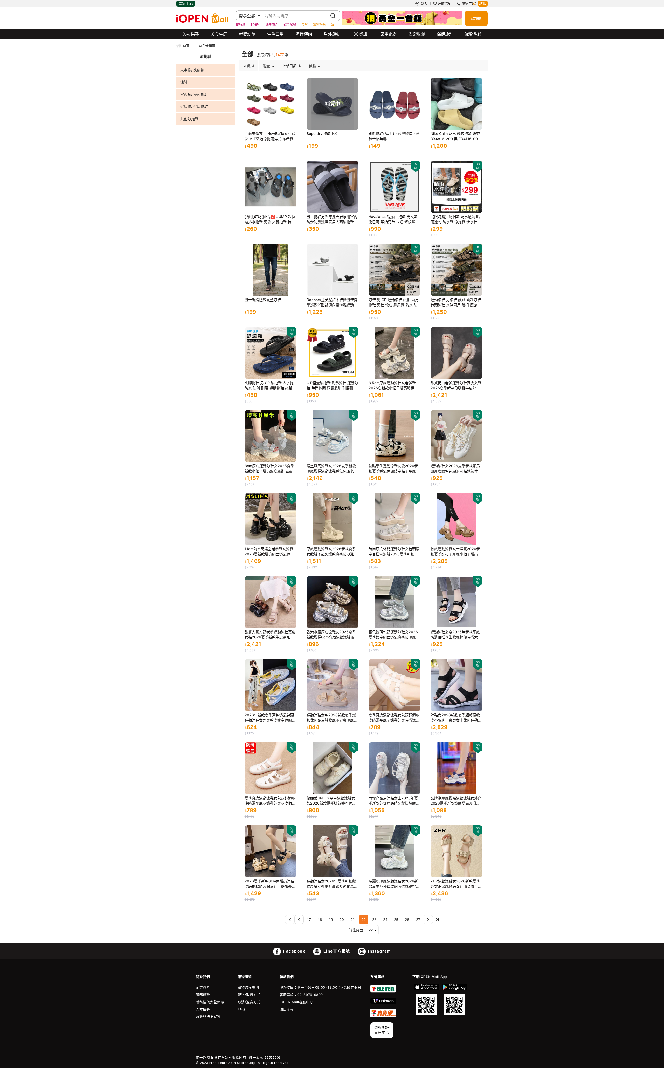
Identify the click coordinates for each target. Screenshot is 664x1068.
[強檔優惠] (402, 18)
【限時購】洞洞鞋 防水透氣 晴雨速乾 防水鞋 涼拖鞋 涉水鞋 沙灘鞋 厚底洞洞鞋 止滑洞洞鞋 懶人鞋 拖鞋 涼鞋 (456, 219)
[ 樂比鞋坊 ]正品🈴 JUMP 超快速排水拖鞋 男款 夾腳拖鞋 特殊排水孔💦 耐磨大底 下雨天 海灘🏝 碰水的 (270, 219)
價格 (312, 66)
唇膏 (334, 24)
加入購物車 (287, 120)
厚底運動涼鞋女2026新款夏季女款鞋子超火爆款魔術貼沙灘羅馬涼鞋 (332, 552)
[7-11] (383, 991)
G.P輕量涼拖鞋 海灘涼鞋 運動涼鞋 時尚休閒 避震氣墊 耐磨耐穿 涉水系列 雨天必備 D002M (332, 385)
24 (385, 919)
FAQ (241, 1009)
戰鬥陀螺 (289, 24)
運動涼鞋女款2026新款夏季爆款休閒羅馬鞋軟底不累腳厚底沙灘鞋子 (332, 718)
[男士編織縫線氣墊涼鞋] (270, 270)
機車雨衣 (272, 24)
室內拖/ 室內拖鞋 (194, 94)
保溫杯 (255, 24)
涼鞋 (184, 82)
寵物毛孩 (473, 34)
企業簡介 (203, 987)
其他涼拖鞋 (189, 119)
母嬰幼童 (247, 34)
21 (353, 919)
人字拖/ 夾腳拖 (192, 70)
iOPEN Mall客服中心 (296, 1002)
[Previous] (289, 919)
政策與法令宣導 (208, 1016)
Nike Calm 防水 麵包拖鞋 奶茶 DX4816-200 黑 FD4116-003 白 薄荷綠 (455, 136)
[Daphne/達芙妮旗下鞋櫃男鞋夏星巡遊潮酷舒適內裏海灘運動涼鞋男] (332, 270)
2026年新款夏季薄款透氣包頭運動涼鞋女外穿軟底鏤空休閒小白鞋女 (270, 718)
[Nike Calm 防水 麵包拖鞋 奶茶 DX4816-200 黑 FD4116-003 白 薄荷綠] (456, 104)
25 (396, 919)
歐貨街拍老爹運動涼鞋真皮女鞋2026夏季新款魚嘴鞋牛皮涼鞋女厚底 (456, 385)
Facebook (294, 951)
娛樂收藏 (417, 34)
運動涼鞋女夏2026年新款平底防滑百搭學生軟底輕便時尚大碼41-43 (456, 635)
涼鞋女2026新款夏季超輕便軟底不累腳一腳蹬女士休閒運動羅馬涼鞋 (456, 718)
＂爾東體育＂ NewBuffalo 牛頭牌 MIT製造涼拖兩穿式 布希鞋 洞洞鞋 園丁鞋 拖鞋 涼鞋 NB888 (270, 136)
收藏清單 (444, 4)
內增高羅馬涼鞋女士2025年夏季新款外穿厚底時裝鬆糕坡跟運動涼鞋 (394, 801)
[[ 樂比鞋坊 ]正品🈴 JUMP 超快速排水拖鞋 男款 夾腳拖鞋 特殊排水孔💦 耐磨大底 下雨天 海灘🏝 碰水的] (270, 187)
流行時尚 (303, 34)
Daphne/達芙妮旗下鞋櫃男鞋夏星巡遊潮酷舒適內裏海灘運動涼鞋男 (332, 302)
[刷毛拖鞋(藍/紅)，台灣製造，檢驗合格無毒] (394, 104)
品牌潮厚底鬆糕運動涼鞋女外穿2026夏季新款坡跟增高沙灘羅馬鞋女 (456, 801)
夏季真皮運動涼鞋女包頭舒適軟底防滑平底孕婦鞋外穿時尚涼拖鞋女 (394, 718)
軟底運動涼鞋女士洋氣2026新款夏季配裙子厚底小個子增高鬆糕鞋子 (456, 552)
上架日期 (289, 66)
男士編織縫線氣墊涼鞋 (263, 299)
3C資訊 (360, 34)
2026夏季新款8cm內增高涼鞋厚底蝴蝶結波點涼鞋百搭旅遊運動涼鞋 (270, 884)
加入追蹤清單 (271, 120)
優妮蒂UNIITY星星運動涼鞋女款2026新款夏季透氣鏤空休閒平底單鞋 (331, 801)
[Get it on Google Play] (454, 999)
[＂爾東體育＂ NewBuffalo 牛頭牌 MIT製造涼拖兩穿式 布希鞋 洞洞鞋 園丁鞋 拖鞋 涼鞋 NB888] (270, 104)
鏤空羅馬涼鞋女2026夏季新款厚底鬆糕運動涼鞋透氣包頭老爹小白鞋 (332, 469)
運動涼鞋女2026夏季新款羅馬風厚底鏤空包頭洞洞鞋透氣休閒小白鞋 (456, 469)
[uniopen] (383, 1003)
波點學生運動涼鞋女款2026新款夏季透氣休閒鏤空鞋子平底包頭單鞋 (394, 469)
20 (342, 919)
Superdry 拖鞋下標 (322, 133)
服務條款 (203, 994)
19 (331, 919)
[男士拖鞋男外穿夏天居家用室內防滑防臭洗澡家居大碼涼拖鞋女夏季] (332, 187)
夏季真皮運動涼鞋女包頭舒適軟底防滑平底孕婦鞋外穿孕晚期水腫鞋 (270, 801)
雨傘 (304, 24)
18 (320, 919)
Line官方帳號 (336, 951)
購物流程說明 (248, 987)
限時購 (240, 24)
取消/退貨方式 (249, 1002)
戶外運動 (332, 34)
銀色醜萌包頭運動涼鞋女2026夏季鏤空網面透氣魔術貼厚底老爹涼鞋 (394, 635)
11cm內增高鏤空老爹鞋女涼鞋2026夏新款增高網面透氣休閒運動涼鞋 (269, 552)
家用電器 (388, 34)
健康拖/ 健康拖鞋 (194, 106)
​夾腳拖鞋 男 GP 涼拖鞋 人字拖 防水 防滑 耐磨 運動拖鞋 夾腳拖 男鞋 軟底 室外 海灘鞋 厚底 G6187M (270, 385)
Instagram (379, 951)
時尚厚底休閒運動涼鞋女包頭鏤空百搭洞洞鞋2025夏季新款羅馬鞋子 (394, 552)
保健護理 (445, 34)
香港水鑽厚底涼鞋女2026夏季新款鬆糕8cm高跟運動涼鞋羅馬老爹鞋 (332, 635)
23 (374, 919)
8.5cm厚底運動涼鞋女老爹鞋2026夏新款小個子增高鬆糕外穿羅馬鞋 (393, 385)
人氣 (247, 66)
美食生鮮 (219, 34)
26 (407, 919)
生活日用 (275, 34)
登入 (424, 4)
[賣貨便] (383, 1016)
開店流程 (287, 1009)
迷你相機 (319, 24)
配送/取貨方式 (249, 994)
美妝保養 (190, 34)
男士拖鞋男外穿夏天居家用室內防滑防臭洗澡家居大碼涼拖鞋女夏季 (332, 219)
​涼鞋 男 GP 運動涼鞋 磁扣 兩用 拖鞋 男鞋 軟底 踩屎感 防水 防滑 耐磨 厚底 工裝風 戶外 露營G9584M (394, 302)
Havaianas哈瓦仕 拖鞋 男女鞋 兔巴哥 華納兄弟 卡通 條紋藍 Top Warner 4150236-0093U (394, 219)
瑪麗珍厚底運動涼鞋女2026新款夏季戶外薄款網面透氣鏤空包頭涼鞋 (394, 884)
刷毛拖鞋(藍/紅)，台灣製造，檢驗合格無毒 (394, 136)
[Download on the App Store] (426, 999)
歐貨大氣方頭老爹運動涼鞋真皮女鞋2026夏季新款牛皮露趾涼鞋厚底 (270, 635)
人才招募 (203, 1009)
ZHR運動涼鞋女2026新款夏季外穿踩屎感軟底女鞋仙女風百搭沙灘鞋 (456, 884)
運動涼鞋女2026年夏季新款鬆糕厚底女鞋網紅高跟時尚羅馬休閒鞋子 (332, 884)
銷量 (266, 66)
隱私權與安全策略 (210, 1002)
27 (418, 919)
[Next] (428, 919)
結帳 (482, 3)
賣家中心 (185, 3)
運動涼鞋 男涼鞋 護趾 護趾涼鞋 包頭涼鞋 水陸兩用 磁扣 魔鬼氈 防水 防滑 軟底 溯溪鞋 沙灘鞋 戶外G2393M (456, 302)
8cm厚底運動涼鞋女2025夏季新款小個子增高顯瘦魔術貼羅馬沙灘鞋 (270, 469)
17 (309, 919)
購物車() (469, 4)
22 (364, 919)
